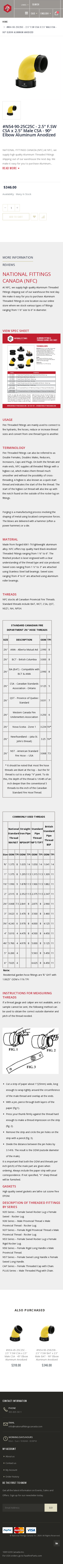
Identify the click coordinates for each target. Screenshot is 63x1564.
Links (23, 5)
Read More (10, 168)
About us (10, 1456)
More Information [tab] (18, 257)
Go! (51, 1507)
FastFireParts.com (33, 1555)
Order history (12, 1476)
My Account (11, 1469)
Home (5, 21)
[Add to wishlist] (34, 216)
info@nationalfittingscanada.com (25, 1426)
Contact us (11, 1463)
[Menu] (26, 13)
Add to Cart (16, 216)
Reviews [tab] (9, 265)
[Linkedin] (57, 1543)
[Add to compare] (43, 216)
